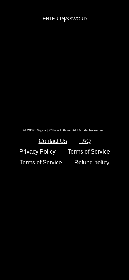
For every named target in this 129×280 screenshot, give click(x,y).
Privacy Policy (37, 152)
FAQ (85, 141)
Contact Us (53, 141)
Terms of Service (89, 152)
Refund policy (91, 162)
